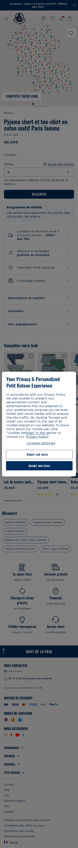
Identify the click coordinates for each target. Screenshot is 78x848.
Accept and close (39, 465)
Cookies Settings (41, 443)
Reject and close (37, 454)
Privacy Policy (37, 437)
